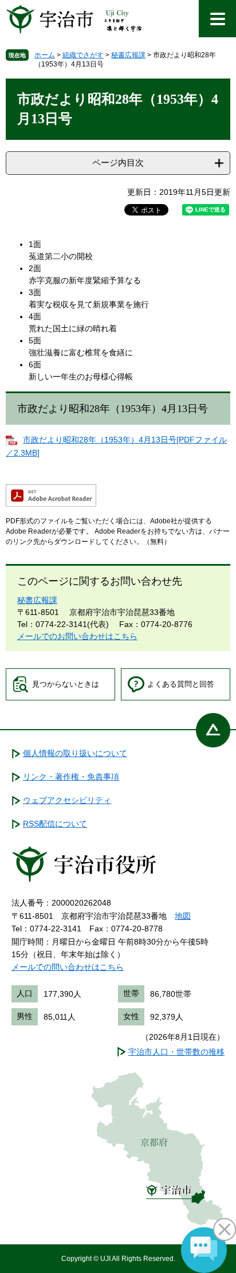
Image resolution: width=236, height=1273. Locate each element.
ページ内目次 (118, 162)
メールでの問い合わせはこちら (67, 967)
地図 (183, 916)
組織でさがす (83, 55)
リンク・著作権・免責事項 (71, 776)
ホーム (44, 55)
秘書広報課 (128, 55)
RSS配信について (55, 823)
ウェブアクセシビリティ (67, 800)
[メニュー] (217, 18)
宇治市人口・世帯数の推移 (176, 1051)
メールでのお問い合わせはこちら (77, 636)
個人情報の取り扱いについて (75, 753)
